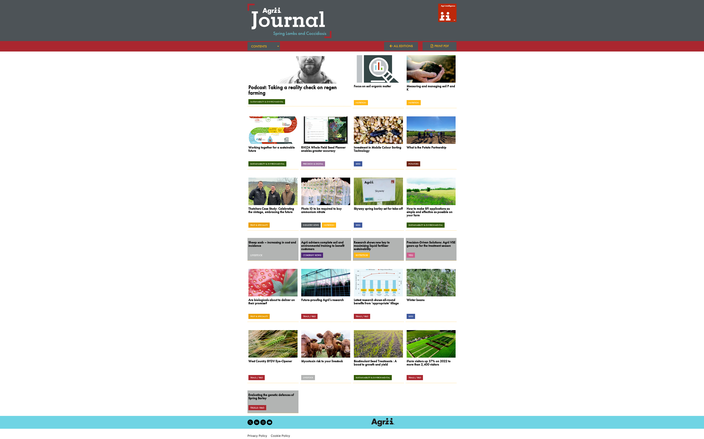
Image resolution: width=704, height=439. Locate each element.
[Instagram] (263, 422)
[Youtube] (269, 422)
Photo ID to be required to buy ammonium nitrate (321, 210)
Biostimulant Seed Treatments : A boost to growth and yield (375, 362)
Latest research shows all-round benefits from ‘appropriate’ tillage (376, 301)
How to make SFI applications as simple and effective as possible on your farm (429, 211)
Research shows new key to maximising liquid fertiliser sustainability (372, 245)
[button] (439, 46)
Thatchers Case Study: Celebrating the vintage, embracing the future (271, 210)
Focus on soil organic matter (372, 86)
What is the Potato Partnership (426, 147)
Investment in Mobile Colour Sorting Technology (377, 149)
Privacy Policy (257, 436)
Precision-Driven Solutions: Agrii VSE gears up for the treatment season (431, 244)
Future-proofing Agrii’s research (322, 300)
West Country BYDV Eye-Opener (270, 361)
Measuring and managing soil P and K (431, 87)
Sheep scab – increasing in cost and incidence (272, 244)
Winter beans (415, 300)
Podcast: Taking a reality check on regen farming (292, 90)
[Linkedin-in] (256, 422)
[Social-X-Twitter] (250, 422)
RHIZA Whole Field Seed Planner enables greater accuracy (323, 149)
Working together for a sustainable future (271, 149)
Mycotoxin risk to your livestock (322, 361)
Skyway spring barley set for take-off (378, 208)
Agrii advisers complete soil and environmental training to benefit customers (322, 245)
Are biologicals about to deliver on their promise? (271, 301)
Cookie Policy (280, 436)
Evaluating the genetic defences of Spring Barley (271, 396)
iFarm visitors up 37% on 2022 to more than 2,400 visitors (429, 362)
